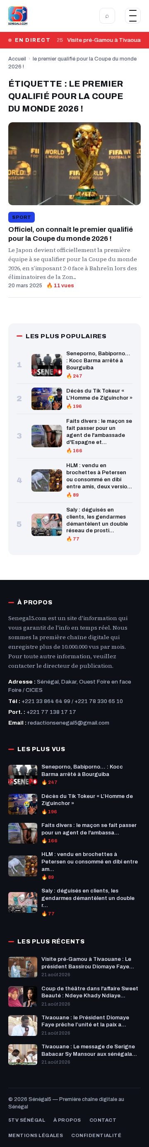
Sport (21, 217)
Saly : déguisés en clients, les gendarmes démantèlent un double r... (88, 898)
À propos (67, 1120)
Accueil (17, 59)
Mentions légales (35, 1135)
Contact (102, 1120)
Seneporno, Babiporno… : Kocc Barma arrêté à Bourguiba (98, 361)
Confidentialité (96, 1135)
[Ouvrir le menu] (133, 16)
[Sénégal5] (17, 15)
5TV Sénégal (26, 1120)
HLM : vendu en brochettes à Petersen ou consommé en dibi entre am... (89, 861)
